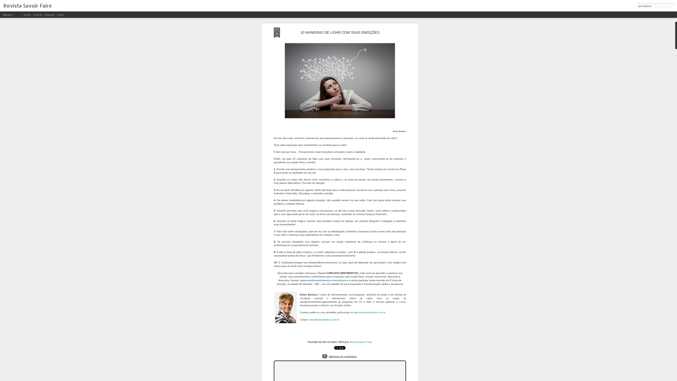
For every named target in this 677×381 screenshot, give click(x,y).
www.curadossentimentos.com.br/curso (324, 280)
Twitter (60, 14)
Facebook (37, 14)
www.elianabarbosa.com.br (372, 312)
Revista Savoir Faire (361, 342)
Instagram (49, 14)
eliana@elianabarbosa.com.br (324, 319)
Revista (27, 14)
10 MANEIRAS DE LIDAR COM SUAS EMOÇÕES (339, 32)
